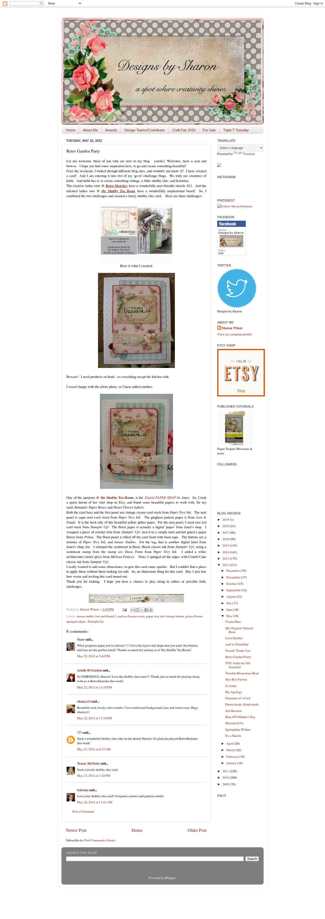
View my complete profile (234, 334)
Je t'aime (230, 686)
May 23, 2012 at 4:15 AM (94, 749)
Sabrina (83, 790)
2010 (226, 777)
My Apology (233, 692)
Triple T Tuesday (236, 130)
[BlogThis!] (137, 610)
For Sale (209, 130)
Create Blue (233, 621)
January (231, 763)
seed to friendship (237, 644)
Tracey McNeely (88, 763)
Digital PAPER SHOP (160, 497)
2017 (226, 532)
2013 (226, 558)
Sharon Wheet (232, 328)
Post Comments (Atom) (100, 840)
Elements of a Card (237, 698)
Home (70, 130)
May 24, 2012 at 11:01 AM (94, 802)
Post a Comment (83, 811)
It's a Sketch (233, 735)
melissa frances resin (131, 616)
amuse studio (85, 616)
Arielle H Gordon (89, 670)
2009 (226, 784)
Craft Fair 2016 (183, 130)
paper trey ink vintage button (165, 616)
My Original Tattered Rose (239, 630)
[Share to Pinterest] (150, 610)
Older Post (197, 830)
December (233, 570)
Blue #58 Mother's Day (240, 717)
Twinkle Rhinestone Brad (242, 673)
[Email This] (132, 610)
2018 (226, 526)
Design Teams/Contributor (144, 130)
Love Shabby (234, 638)
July (229, 603)
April (230, 743)
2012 (226, 565)
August (231, 596)
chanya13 (84, 701)
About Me (90, 130)
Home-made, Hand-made (242, 704)
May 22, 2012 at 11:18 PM (94, 687)
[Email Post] (124, 609)
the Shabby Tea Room (118, 190)
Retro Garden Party (238, 657)
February (232, 756)
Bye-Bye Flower (236, 679)
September (233, 590)
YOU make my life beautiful (237, 665)
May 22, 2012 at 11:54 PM (94, 718)
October (232, 583)
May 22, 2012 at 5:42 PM (93, 656)
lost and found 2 (105, 616)
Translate (249, 154)
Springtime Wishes (238, 729)
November (233, 577)
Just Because (233, 711)
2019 (226, 519)
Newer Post (76, 830)
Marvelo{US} (234, 723)
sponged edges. (76, 621)
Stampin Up (95, 621)
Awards (111, 130)
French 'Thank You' (238, 650)
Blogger (170, 878)
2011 (226, 771)
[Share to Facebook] (146, 610)
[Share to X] (141, 610)
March (231, 750)
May (229, 616)
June (229, 609)
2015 (226, 545)
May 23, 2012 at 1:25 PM (93, 775)
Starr (81, 639)
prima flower (194, 616)
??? (79, 732)
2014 (226, 552)
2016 (226, 539)
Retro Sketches (117, 185)
